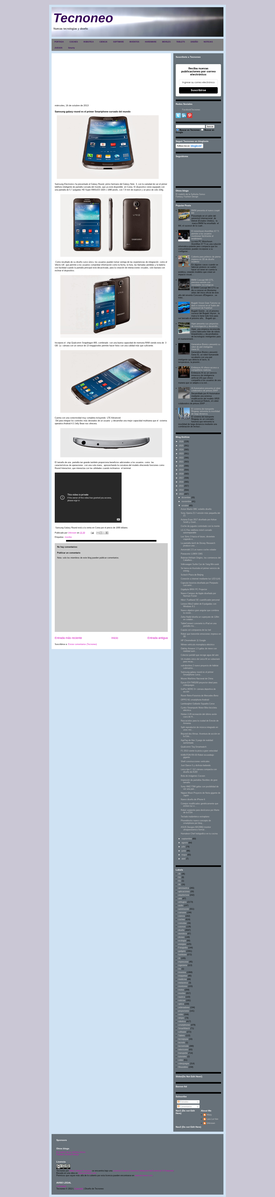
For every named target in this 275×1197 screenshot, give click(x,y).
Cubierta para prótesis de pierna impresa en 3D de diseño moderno (206, 259)
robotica (182, 1021)
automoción (183, 909)
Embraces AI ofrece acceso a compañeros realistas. (205, 368)
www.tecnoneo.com (87, 1173)
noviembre (186, 501)
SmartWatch (184, 1028)
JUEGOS (58, 48)
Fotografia (182, 947)
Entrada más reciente (68, 638)
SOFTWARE (118, 42)
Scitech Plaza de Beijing (192, 575)
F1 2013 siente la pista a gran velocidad (199, 751)
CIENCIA (103, 42)
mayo (184, 855)
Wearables (183, 1067)
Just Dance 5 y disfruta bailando (196, 765)
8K (179, 884)
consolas (182, 923)
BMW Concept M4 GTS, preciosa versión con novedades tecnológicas (202, 282)
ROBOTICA (89, 42)
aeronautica (183, 888)
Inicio (114, 638)
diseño (181, 930)
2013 (181, 494)
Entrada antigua (158, 638)
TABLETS (180, 42)
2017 (181, 478)
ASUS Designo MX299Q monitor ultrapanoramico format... (196, 828)
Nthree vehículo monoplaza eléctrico (197, 644)
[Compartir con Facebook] (107, 532)
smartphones (184, 1025)
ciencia (181, 916)
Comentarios (186, 1106)
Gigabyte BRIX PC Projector (194, 589)
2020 (181, 466)
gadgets (182, 951)
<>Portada (61, 1186)
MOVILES (166, 42)
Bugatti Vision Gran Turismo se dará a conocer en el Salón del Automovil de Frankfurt (205, 305)
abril (183, 859)
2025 (181, 445)
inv (179, 969)
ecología (182, 940)
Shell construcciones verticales (195, 761)
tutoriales (182, 1056)
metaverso (183, 983)
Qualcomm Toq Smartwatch (193, 747)
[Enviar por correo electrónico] (97, 532)
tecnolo (181, 1042)
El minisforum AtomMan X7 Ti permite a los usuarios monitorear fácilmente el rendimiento (205, 235)
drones (181, 937)
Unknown (211, 1123)
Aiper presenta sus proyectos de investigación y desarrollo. (204, 324)
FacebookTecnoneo (191, 109)
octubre (185, 505)
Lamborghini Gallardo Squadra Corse (198, 703)
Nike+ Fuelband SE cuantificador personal (200, 600)
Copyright (78, 1188)
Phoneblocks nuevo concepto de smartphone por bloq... (196, 821)
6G (179, 881)
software (182, 1032)
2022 (181, 458)
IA (179, 958)
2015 (181, 486)
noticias (181, 1000)
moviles (68, 537)
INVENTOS (134, 42)
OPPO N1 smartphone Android (195, 700)
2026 (181, 441)
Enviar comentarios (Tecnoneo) (82, 644)
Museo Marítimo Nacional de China (197, 678)
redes (180, 1014)
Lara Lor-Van (212, 1119)
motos (181, 990)
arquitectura (183, 895)
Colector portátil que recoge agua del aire (200, 655)
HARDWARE (150, 42)
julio (183, 846)
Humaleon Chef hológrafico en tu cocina (199, 833)
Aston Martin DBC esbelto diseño (196, 509)
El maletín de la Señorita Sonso (190, 194)
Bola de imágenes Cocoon (193, 776)
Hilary (209, 1115)
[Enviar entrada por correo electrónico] (92, 533)
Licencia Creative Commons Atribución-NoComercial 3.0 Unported (143, 1170)
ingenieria (182, 965)
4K (179, 874)
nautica (181, 997)
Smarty (71, 48)
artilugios (182, 902)
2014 (181, 490)
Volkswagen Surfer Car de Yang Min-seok (200, 564)
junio (184, 851)
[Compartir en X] (104, 532)
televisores (183, 1049)
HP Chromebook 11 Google (193, 640)
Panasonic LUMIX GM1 (192, 554)
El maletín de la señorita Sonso (70, 1152)
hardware (182, 954)
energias (182, 944)
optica (181, 1004)
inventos (182, 972)
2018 (181, 474)
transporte (182, 1053)
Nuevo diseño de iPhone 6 (193, 799)
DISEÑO (194, 42)
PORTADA (59, 42)
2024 (181, 449)
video (180, 1060)
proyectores (183, 1011)
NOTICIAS (208, 42)
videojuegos (183, 1063)
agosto (185, 842)
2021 (181, 461)
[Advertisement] (111, 80)
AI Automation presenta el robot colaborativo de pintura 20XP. (205, 389)
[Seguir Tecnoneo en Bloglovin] (189, 147)
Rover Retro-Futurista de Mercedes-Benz (200, 695)
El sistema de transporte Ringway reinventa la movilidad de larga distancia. (205, 411)
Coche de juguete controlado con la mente (200, 526)
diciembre (186, 497)
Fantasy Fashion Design (187, 196)
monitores (182, 986)
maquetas (182, 976)
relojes (181, 1018)
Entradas (184, 1102)
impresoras (183, 962)
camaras (182, 912)
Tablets (181, 1035)
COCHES (74, 42)
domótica (182, 933)
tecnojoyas (183, 1039)
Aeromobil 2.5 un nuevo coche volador (198, 549)
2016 (181, 482)
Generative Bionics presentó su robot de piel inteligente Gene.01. (205, 346)
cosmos (182, 926)
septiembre (187, 838)
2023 (181, 453)
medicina (182, 979)
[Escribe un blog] (100, 532)
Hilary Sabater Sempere (80, 1170)
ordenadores (184, 1007)
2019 (181, 470)
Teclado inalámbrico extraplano (195, 816)
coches (181, 919)
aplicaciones (184, 891)
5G (179, 877)
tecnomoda (183, 1046)
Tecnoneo (83, 18)
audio (180, 905)
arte (180, 898)
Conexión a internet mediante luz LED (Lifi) (200, 579)
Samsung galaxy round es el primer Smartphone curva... (197, 673)
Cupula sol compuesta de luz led (196, 630)
